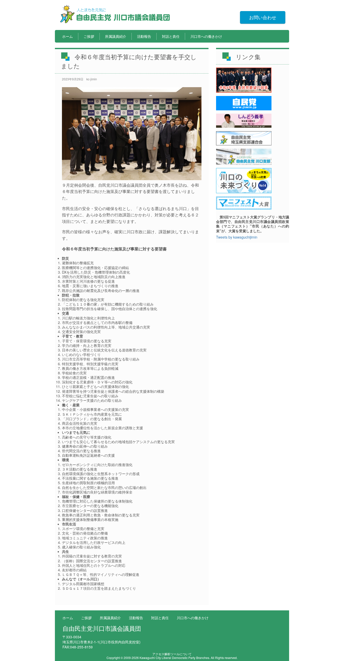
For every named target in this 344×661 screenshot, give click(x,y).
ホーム (67, 36)
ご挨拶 (89, 36)
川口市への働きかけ (206, 36)
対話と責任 (171, 36)
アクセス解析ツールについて (172, 654)
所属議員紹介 (115, 36)
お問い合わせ (262, 17)
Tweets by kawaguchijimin (236, 237)
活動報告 (144, 36)
